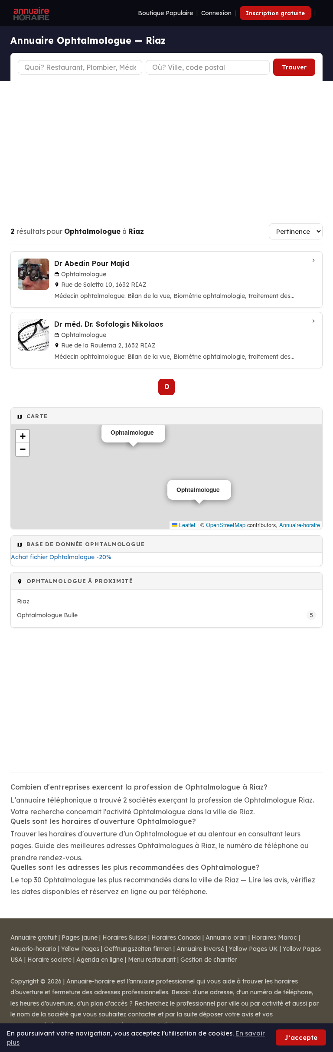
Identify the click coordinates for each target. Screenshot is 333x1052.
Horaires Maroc (274, 937)
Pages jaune (80, 937)
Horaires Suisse (124, 937)
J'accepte (300, 1037)
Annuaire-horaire (299, 525)
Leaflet (186, 525)
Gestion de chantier (208, 960)
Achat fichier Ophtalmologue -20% (61, 557)
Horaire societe (49, 960)
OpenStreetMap (225, 525)
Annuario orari (226, 937)
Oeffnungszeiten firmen (138, 949)
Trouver (294, 67)
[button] (22, 436)
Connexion (216, 13)
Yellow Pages (80, 949)
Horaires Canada (176, 937)
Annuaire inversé (200, 949)
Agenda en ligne (99, 960)
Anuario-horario (33, 949)
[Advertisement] (166, 146)
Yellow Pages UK (253, 949)
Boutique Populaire (165, 13)
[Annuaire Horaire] (30, 13)
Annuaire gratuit (33, 937)
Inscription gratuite (275, 13)
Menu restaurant (152, 960)
